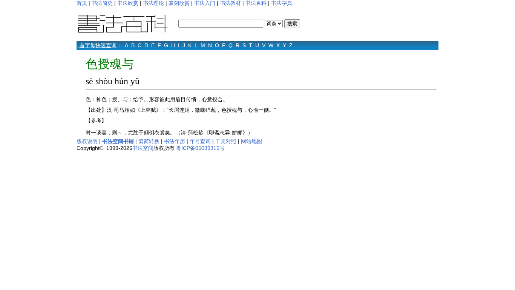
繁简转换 (148, 141)
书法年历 (174, 141)
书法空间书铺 (118, 141)
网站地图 (251, 141)
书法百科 (256, 3)
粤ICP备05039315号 (200, 148)
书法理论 (153, 3)
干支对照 (225, 141)
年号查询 (200, 141)
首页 (82, 3)
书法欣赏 (127, 3)
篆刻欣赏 (179, 3)
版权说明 (87, 141)
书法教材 (230, 3)
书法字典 (281, 3)
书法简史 (102, 3)
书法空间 (142, 148)
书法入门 (204, 3)
